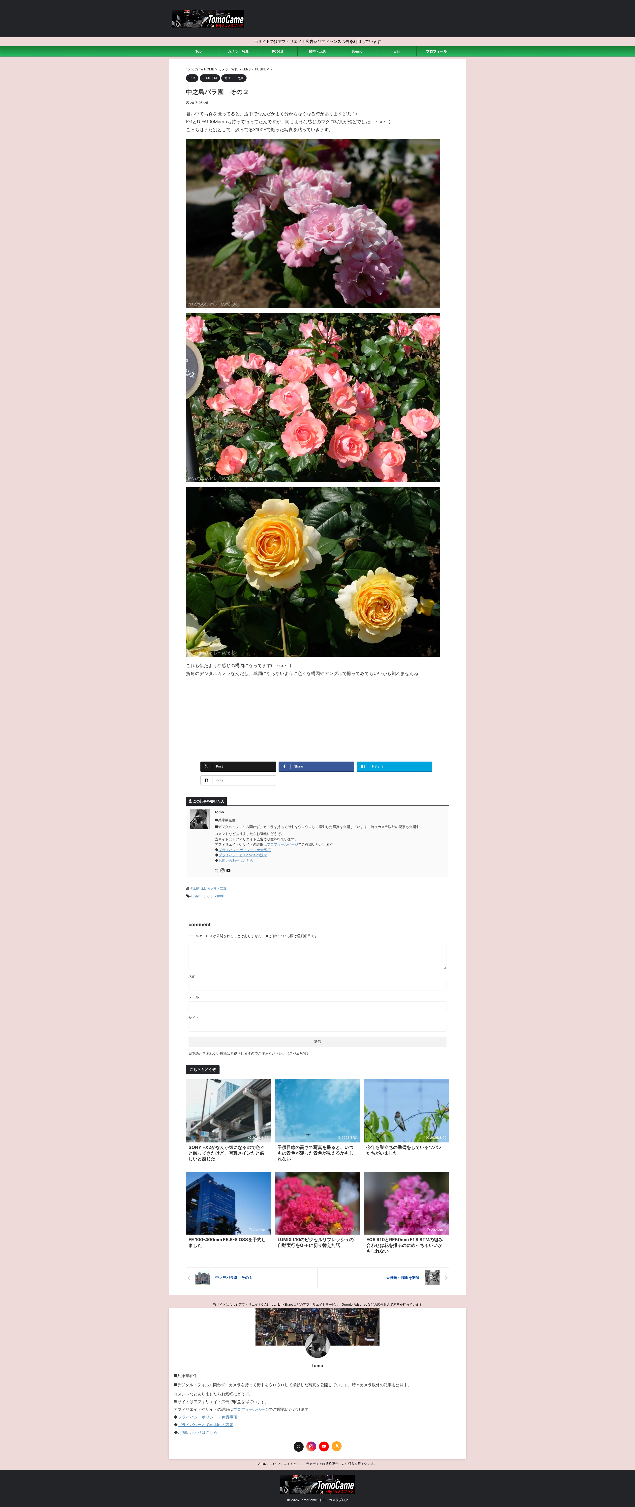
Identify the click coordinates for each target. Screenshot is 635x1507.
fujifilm (196, 896)
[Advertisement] (317, 717)
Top (198, 51)
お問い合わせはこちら (236, 860)
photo (208, 896)
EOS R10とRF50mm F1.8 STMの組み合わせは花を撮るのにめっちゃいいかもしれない (404, 1245)
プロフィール (436, 51)
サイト (194, 1017)
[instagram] (223, 871)
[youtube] (228, 871)
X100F (219, 896)
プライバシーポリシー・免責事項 (245, 850)
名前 (192, 976)
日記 (396, 51)
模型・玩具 (317, 51)
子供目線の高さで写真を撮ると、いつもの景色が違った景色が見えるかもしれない (315, 1153)
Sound (357, 51)
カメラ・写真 (238, 51)
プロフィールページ (282, 844)
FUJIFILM (198, 889)
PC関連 (278, 51)
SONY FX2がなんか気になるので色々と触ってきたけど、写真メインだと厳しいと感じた (227, 1153)
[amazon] (337, 1446)
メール (194, 997)
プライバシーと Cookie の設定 (243, 855)
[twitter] (217, 871)
